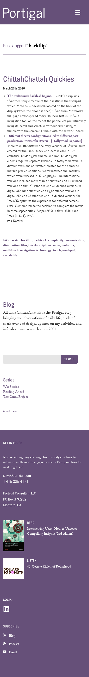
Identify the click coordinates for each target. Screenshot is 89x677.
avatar (15, 240)
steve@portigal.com (17, 475)
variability (10, 255)
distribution (11, 245)
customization (74, 240)
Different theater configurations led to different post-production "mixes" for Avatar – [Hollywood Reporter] (44, 139)
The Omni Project (15, 397)
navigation (27, 250)
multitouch (11, 250)
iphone (47, 245)
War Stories (11, 387)
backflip (26, 240)
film (24, 245)
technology (44, 250)
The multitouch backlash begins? (29, 96)
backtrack (40, 240)
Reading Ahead (13, 392)
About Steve (10, 411)
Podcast (13, 644)
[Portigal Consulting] (23, 20)
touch (57, 250)
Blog (11, 636)
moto (56, 245)
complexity (55, 240)
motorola (67, 245)
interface (34, 245)
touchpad (68, 250)
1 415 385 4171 (15, 481)
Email (12, 653)
